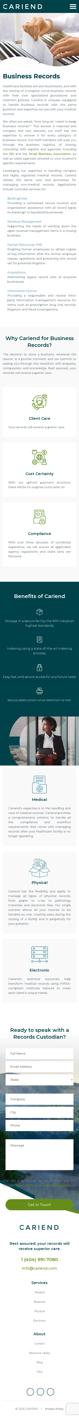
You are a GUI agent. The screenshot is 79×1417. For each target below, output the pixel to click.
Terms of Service (54, 1185)
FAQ (39, 1372)
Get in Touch (39, 1204)
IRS (11, 154)
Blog (40, 1362)
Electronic (39, 1320)
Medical (39, 1292)
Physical (39, 1311)
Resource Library (39, 1353)
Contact (39, 1343)
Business (39, 1301)
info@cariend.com (39, 1268)
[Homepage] (23, 6)
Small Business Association (50, 154)
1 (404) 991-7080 (39, 1259)
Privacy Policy (24, 1185)
